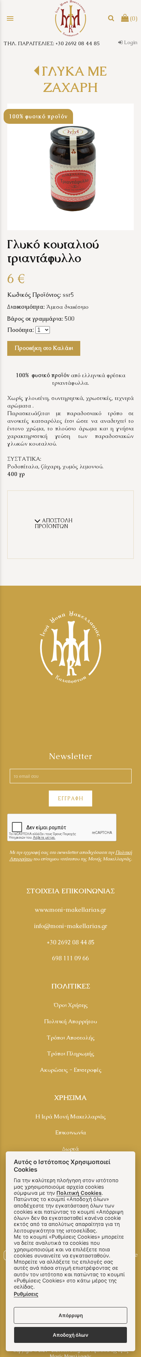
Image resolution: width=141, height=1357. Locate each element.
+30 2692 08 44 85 (71, 942)
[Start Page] (70, 18)
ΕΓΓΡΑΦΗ (70, 798)
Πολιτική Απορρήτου (70, 1021)
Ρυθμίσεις (26, 1294)
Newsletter (71, 756)
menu (10, 18)
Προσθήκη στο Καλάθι (43, 348)
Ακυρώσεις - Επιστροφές (71, 1070)
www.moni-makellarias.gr (70, 910)
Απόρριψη (71, 1315)
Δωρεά (70, 1148)
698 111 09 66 (70, 958)
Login (130, 42)
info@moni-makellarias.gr (70, 926)
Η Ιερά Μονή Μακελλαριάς (70, 1116)
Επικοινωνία (70, 1132)
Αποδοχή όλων (70, 1335)
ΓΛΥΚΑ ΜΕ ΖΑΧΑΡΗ (74, 79)
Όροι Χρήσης (71, 1005)
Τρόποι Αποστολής (71, 1037)
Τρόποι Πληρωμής (70, 1053)
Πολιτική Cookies (79, 1193)
